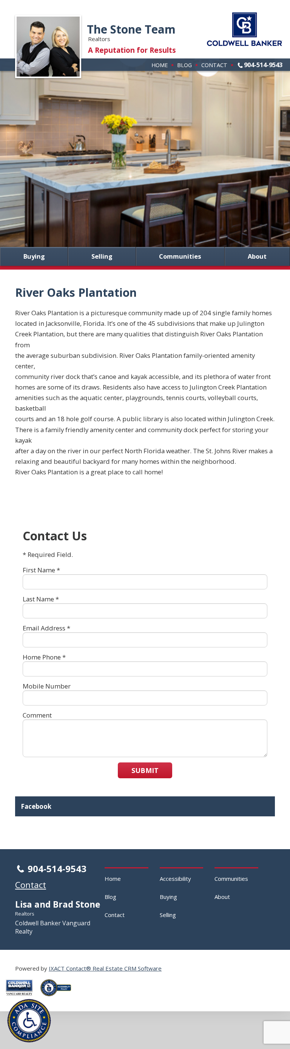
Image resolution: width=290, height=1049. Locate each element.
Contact (214, 65)
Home (159, 65)
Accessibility (175, 878)
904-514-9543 (263, 64)
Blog (184, 65)
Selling (102, 256)
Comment (37, 715)
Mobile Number (47, 686)
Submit (145, 770)
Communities (180, 256)
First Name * (41, 570)
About (257, 256)
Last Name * (41, 599)
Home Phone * (44, 657)
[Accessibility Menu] (29, 1020)
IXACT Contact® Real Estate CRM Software (105, 968)
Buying (34, 256)
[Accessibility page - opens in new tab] (58, 998)
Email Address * (46, 628)
